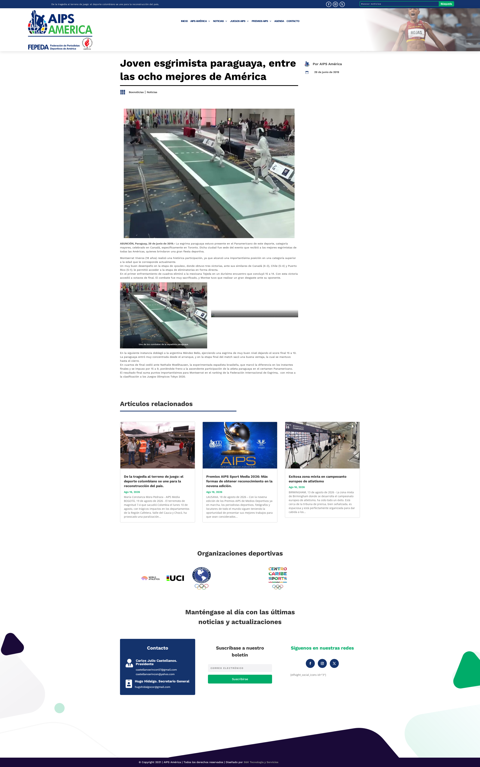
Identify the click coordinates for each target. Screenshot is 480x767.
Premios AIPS (260, 21)
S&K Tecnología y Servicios (261, 762)
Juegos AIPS (237, 21)
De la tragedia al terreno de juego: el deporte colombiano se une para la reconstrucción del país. (105, 4)
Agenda (279, 21)
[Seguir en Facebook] (328, 4)
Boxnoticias (136, 92)
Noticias (218, 21)
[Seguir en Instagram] (335, 4)
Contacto (292, 21)
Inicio (184, 21)
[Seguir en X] (342, 4)
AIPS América (198, 21)
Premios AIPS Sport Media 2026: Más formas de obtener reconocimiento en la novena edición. (239, 481)
